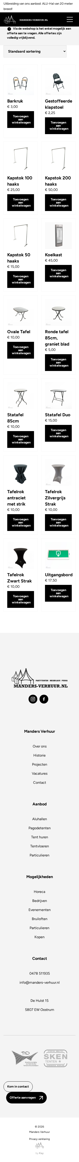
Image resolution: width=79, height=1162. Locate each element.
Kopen (39, 937)
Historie (39, 755)
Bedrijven (39, 901)
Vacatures (39, 773)
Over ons (40, 746)
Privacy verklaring (39, 1139)
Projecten (39, 764)
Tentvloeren (39, 846)
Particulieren (39, 855)
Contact (39, 782)
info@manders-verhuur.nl (40, 982)
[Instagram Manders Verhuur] (33, 699)
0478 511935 (39, 973)
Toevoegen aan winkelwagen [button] (21, 119)
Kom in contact (18, 1086)
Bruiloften (39, 919)
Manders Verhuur (39, 1131)
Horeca (39, 892)
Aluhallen (39, 819)
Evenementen (40, 910)
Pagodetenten (40, 828)
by (40, 1153)
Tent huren (39, 837)
